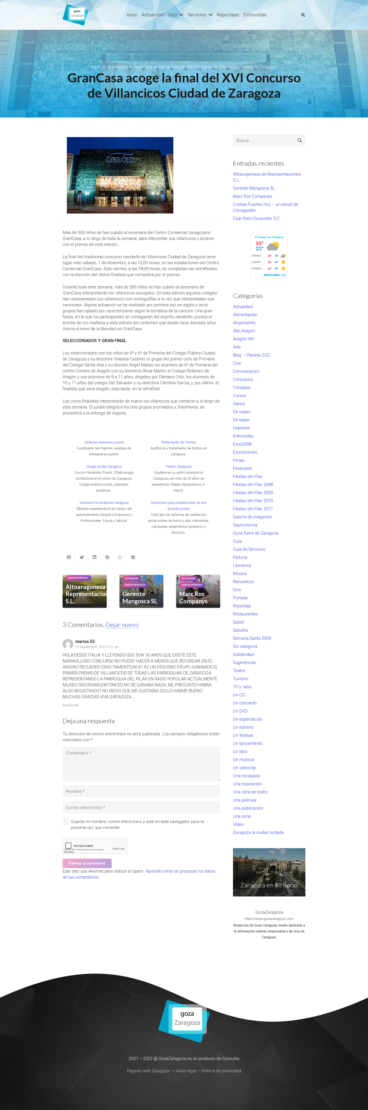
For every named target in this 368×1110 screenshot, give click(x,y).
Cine (237, 363)
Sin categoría (245, 646)
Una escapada (246, 775)
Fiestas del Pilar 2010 (253, 500)
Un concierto (245, 703)
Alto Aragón (244, 330)
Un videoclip (244, 767)
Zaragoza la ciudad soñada (258, 832)
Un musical (243, 759)
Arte (237, 347)
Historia (240, 557)
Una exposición (247, 783)
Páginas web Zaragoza (148, 1070)
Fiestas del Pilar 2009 (253, 492)
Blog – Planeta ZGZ (251, 355)
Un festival (243, 735)
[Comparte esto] (69, 557)
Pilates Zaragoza (178, 467)
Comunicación (246, 371)
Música (240, 573)
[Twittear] (81, 557)
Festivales (242, 468)
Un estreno (243, 727)
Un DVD (240, 711)
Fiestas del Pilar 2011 (253, 508)
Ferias (238, 460)
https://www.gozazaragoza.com (269, 919)
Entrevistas (243, 436)
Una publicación (248, 808)
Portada (240, 597)
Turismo (240, 678)
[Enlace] (75, 15)
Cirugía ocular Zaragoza (104, 467)
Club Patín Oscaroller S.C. (257, 218)
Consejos (241, 387)
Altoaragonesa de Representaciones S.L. (90, 594)
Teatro (239, 670)
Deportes (241, 427)
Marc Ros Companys (193, 597)
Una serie (242, 816)
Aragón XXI (243, 338)
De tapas (241, 419)
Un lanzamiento (248, 743)
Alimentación (245, 314)
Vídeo (238, 824)
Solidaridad (243, 654)
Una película (244, 800)
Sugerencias (244, 662)
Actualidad (243, 306)
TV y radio (242, 686)
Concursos (243, 379)
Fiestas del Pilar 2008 (253, 484)
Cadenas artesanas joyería (104, 442)
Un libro (240, 751)
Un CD (239, 694)
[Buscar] (303, 15)
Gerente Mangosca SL (139, 597)
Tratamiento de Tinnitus (178, 442)
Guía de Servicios (249, 549)
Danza (239, 403)
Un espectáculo (247, 719)
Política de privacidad (221, 1070)
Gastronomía (245, 525)
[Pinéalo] (107, 557)
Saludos (240, 630)
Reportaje (242, 605)
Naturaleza (243, 581)
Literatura (242, 565)
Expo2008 (242, 444)
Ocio (237, 589)
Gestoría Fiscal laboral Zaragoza (104, 503)
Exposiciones (245, 452)
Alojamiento (244, 322)
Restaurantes (245, 614)
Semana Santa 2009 (252, 638)
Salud (238, 622)
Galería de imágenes (252, 516)
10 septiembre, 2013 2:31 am (97, 647)
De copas (241, 411)
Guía (237, 541)
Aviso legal (186, 1070)
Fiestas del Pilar (248, 476)
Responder (71, 705)
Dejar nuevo (122, 624)
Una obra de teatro (250, 791)
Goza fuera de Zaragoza (256, 533)
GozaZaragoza (269, 912)
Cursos (239, 395)
